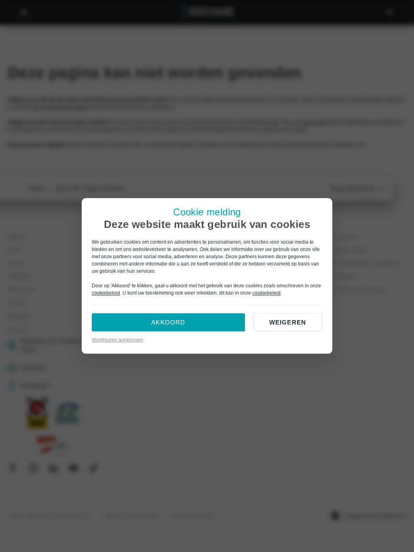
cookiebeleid (106, 293)
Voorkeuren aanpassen (117, 340)
